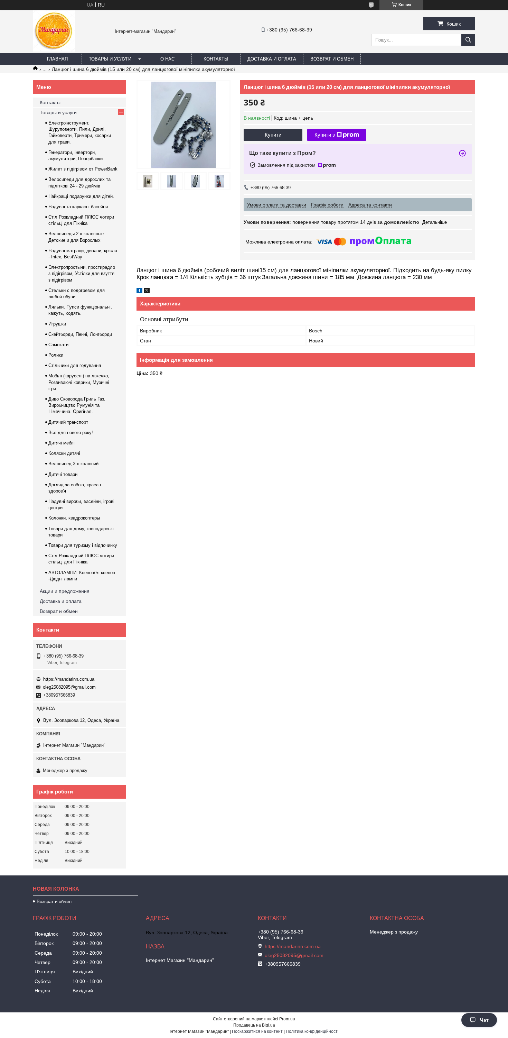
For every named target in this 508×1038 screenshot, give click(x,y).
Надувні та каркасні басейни (78, 206)
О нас (167, 59)
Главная (57, 59)
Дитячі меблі (61, 442)
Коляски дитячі (64, 453)
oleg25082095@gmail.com (69, 687)
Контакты (216, 59)
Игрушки (57, 324)
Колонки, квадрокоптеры (74, 518)
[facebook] (139, 291)
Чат (484, 1020)
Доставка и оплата (271, 59)
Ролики (55, 355)
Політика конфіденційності (312, 1031)
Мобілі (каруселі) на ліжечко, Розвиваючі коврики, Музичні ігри (78, 382)
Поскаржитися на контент (257, 1031)
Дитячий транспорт (68, 422)
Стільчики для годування (74, 365)
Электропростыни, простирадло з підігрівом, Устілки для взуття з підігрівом (81, 273)
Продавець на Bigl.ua (254, 1025)
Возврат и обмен (332, 59)
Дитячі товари (62, 474)
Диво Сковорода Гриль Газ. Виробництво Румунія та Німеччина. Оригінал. (76, 405)
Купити (273, 135)
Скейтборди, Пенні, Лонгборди (80, 334)
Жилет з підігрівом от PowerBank (82, 169)
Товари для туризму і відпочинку (82, 545)
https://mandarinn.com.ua (68, 679)
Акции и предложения (65, 591)
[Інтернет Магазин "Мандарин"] (54, 50)
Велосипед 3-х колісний (73, 463)
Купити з (324, 135)
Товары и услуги (110, 59)
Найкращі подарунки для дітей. (81, 196)
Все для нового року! (70, 432)
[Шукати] (468, 40)
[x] (147, 291)
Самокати (58, 344)
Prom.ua (287, 1019)
